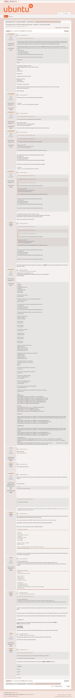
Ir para (52, 686)
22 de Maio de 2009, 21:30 (23, 649)
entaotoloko (11, 93)
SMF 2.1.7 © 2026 (7, 696)
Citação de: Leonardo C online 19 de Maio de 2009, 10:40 (26, 135)
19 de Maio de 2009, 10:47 (23, 132)
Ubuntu (25, 694)
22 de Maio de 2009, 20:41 (23, 592)
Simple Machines (14, 696)
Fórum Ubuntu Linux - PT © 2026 (64, 694)
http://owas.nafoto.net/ (21, 452)
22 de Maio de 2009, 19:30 (23, 558)
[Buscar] (63, 13)
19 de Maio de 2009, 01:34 (23, 35)
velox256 (11, 473)
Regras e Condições (61, 696)
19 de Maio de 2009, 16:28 (23, 223)
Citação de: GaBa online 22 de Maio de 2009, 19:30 (25, 596)
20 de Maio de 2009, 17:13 (23, 464)
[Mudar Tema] (18, 1)
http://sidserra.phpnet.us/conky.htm (23, 488)
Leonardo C (11, 34)
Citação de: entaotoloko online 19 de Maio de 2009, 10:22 (26, 116)
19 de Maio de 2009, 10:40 (23, 113)
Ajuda (56, 696)
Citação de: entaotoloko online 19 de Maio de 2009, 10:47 (26, 175)
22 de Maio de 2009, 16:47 (23, 513)
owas (11, 448)
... (18, 680)
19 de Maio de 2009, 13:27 (23, 172)
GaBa (11, 557)
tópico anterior (58, 27)
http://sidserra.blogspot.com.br (27, 509)
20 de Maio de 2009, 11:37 (23, 449)
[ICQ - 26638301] (10, 487)
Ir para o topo (68, 696)
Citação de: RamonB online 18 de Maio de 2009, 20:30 (26, 38)
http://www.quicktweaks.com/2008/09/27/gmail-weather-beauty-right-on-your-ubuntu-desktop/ (36, 520)
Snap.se (55, 438)
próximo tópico (66, 27)
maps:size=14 (31, 407)
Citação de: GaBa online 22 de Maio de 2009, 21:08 (25, 652)
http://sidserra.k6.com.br (62, 508)
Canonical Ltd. (31, 694)
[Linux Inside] (10, 489)
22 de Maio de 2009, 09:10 (23, 474)
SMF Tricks (15, 692)
